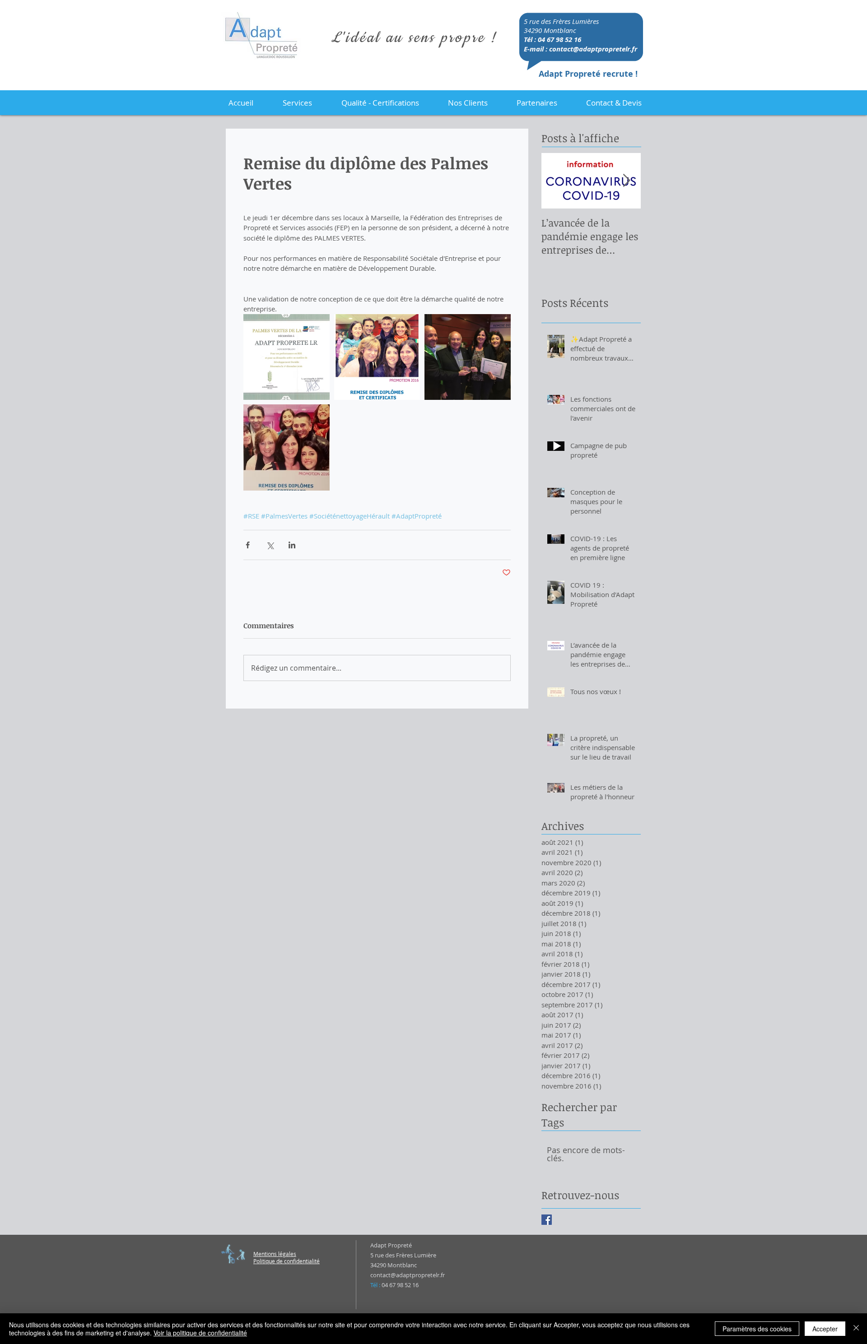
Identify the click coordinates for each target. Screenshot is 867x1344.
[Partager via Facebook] (247, 545)
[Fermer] (856, 1329)
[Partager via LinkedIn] (292, 545)
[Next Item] (626, 181)
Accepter (825, 1328)
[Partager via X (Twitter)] (270, 545)
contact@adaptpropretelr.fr (593, 49)
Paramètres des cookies (757, 1328)
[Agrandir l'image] (286, 357)
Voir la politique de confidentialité (200, 1332)
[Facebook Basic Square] (546, 1219)
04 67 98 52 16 (559, 39)
